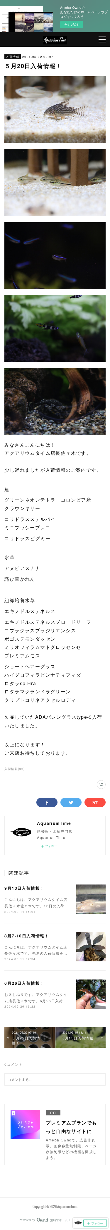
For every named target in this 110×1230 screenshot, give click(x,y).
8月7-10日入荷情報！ (26, 936)
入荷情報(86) (14, 769)
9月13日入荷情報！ (24, 888)
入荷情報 (12, 57)
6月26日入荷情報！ (24, 983)
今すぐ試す (71, 25)
